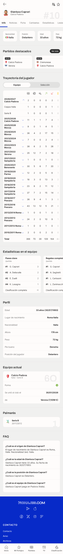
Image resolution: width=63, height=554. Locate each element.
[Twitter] (28, 516)
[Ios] (35, 508)
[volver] (4, 4)
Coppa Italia (10, 107)
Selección (45, 85)
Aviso (5, 536)
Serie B (7, 113)
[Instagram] (35, 516)
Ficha (23, 22)
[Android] (28, 508)
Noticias (13, 22)
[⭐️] (58, 4)
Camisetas (34, 22)
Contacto (7, 531)
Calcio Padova (17, 14)
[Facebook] (21, 516)
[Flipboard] (41, 516)
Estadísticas (48, 22)
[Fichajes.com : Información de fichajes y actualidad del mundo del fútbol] (31, 503)
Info (4, 22)
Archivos (7, 541)
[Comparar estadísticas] (53, 4)
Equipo (17, 85)
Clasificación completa (16, 290)
